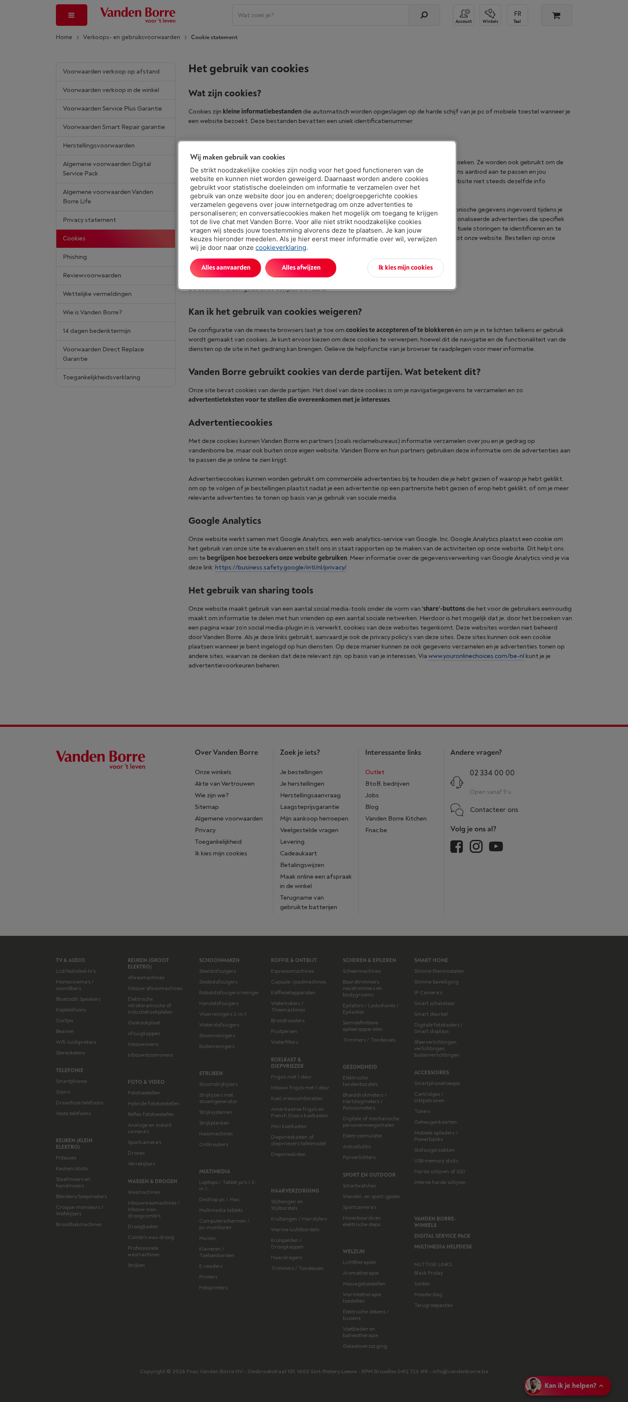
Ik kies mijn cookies (406, 268)
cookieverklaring (281, 247)
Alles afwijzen (301, 268)
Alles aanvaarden (225, 268)
